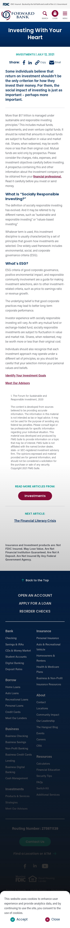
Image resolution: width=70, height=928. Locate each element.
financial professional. (47, 176)
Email (57, 62)
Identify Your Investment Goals (25, 375)
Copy (42, 62)
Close (55, 919)
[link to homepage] (17, 15)
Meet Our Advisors (17, 383)
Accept (22, 919)
